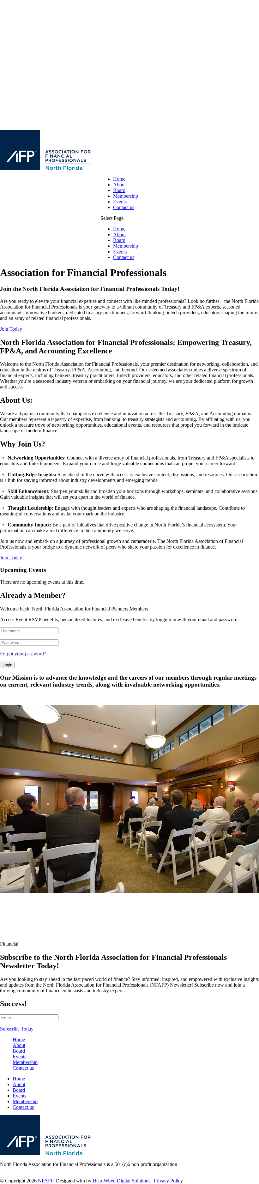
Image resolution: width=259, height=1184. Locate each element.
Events (120, 201)
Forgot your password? (23, 653)
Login (7, 665)
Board (119, 190)
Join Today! (12, 557)
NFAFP (46, 1180)
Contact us (123, 207)
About (119, 184)
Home (119, 179)
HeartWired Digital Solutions (121, 1180)
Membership (125, 196)
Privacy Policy (168, 1180)
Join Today (11, 329)
